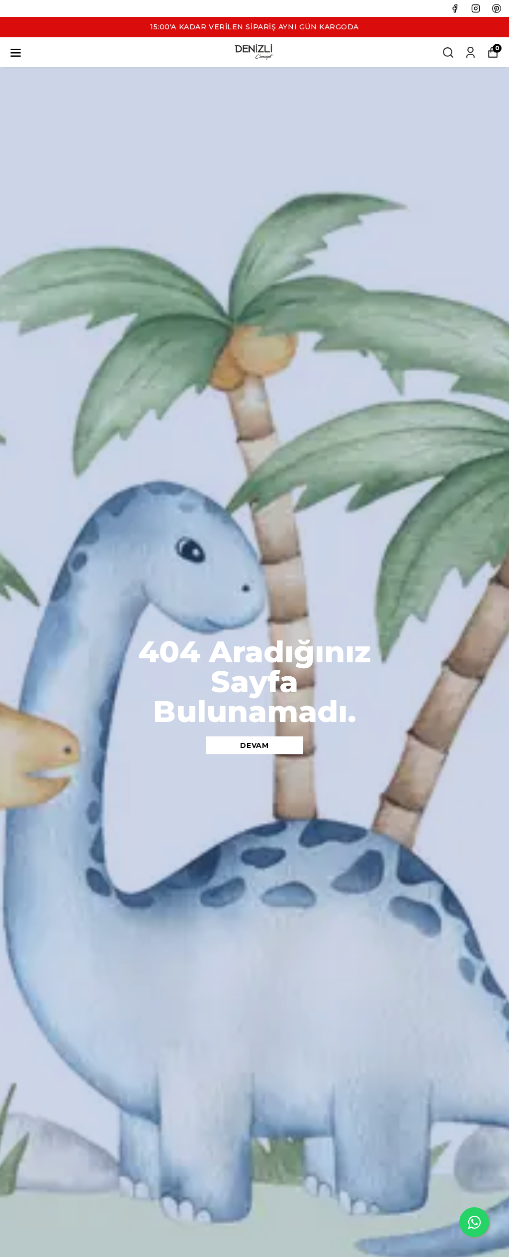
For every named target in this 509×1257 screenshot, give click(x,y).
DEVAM (254, 745)
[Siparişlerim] (470, 52)
